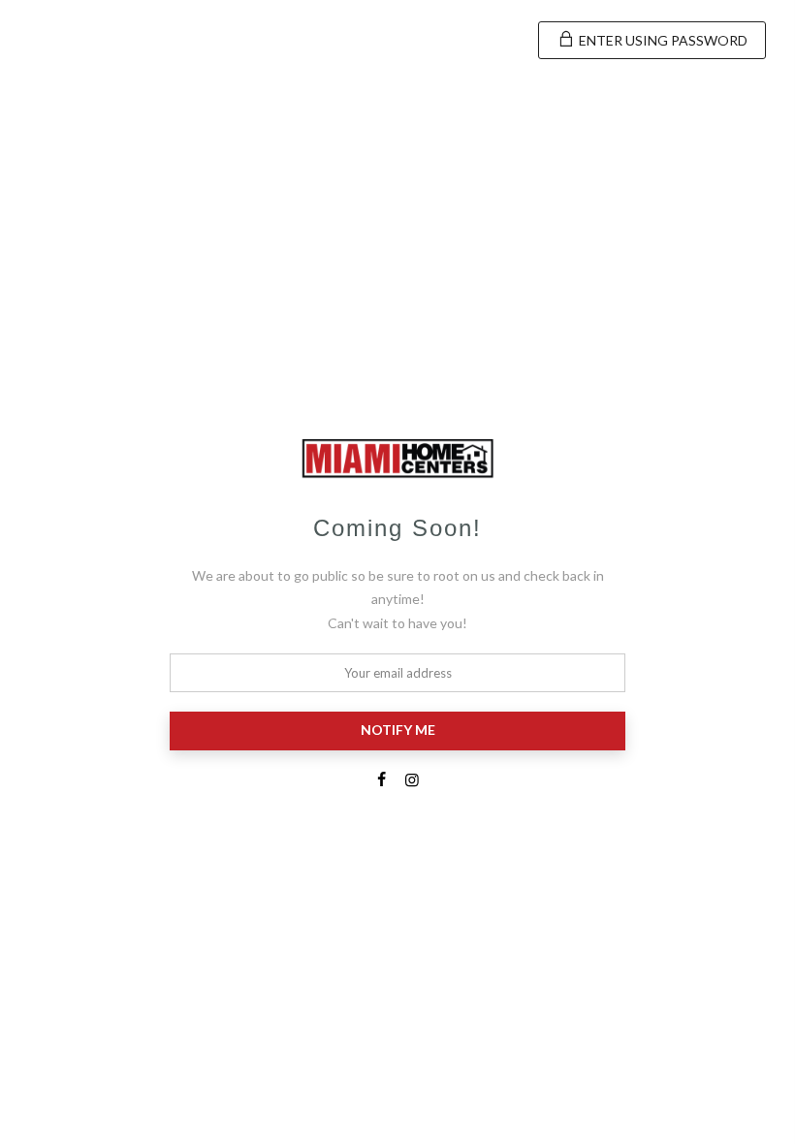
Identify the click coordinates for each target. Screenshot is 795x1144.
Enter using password (661, 40)
